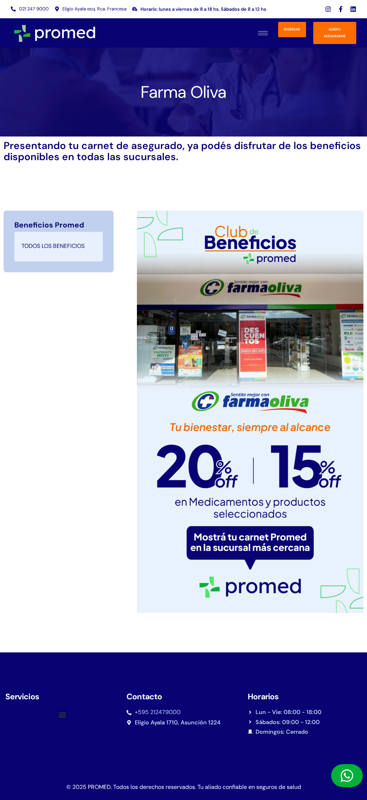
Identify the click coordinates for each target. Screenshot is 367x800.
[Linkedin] (353, 9)
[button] (62, 714)
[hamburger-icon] (263, 33)
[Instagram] (328, 9)
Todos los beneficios (53, 246)
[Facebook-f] (341, 9)
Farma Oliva (183, 92)
